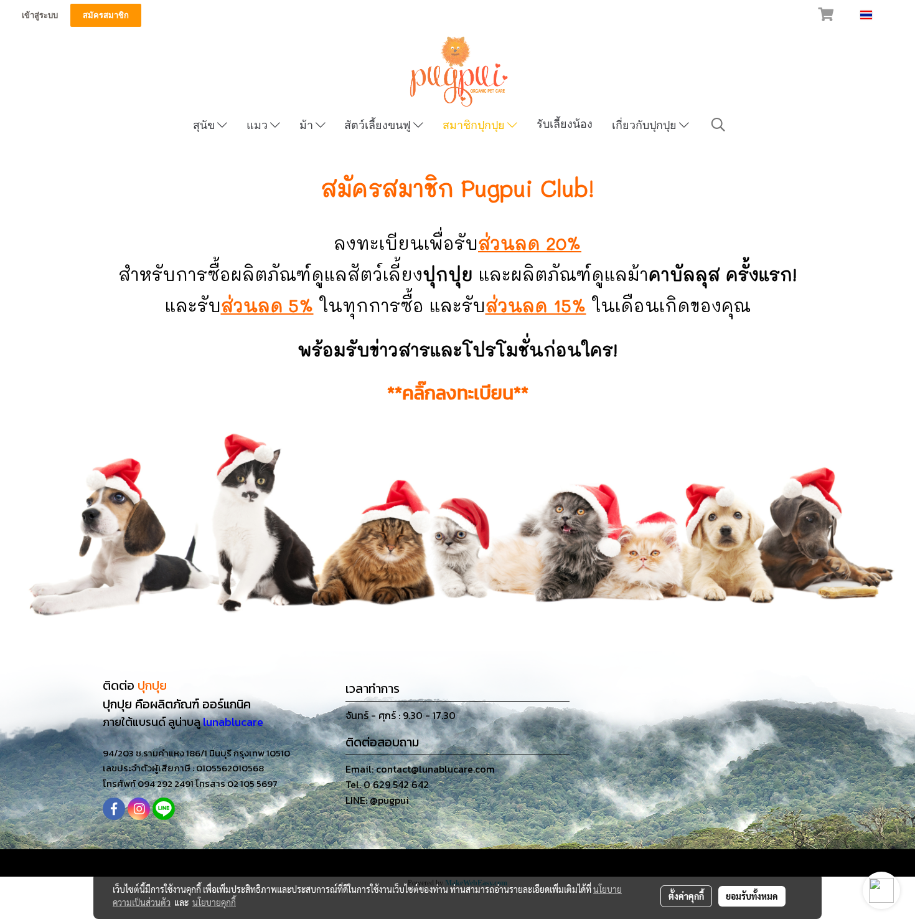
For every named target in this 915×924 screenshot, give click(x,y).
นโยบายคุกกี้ (214, 902)
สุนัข (205, 124)
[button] (718, 124)
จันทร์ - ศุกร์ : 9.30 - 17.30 (400, 715)
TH (880, 14)
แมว (258, 124)
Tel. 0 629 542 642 (387, 784)
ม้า (307, 124)
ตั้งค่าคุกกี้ (686, 896)
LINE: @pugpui (377, 800)
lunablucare (233, 721)
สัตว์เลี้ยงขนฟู (378, 124)
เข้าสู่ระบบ (40, 15)
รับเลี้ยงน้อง (565, 123)
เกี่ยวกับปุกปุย (645, 124)
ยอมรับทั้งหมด (752, 896)
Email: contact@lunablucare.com (420, 768)
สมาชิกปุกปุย (475, 124)
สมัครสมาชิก (106, 15)
